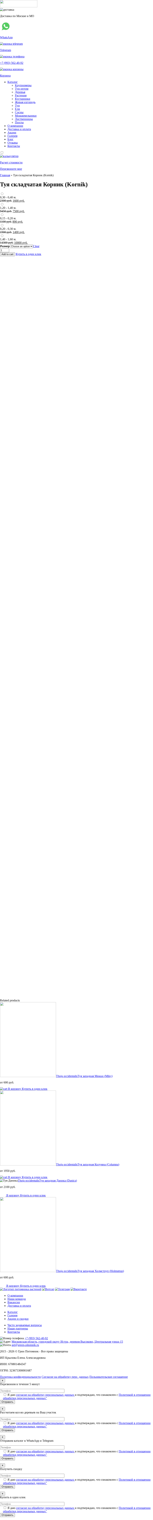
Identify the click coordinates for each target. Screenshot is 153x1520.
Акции (11, 132)
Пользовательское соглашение (108, 1376)
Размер (5, 246)
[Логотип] (18, 6)
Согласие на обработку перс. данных (65, 1376)
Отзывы (12, 142)
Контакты (13, 146)
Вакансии (13, 1302)
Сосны (19, 112)
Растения (20, 95)
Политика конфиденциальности (20, 1376)
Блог (10, 139)
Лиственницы (24, 119)
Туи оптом (21, 88)
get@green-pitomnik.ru (25, 1345)
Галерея (12, 135)
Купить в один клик (28, 254)
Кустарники (22, 98)
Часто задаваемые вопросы (24, 1325)
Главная (5, 175)
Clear (36, 246)
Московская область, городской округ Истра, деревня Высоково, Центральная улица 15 (67, 1341)
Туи (17, 105)
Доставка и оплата (19, 129)
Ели (17, 108)
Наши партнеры (17, 1328)
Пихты (19, 122)
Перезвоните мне (11, 168)
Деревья (20, 92)
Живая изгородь (25, 102)
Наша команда (16, 1299)
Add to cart (7, 254)
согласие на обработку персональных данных (45, 1394)
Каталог (12, 82)
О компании (15, 125)
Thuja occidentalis (84, 1076)
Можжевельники (26, 115)
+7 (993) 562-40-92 (36, 1338)
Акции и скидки (18, 1318)
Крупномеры (23, 85)
